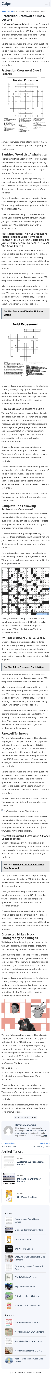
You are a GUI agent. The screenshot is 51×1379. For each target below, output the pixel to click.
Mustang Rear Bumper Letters (29, 1180)
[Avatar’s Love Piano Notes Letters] (9, 1161)
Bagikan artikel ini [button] (24, 1117)
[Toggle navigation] (46, 3)
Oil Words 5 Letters (27, 1197)
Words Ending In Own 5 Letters (29, 1331)
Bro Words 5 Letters (24, 1248)
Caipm (44, 1135)
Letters (20, 1158)
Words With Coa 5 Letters (26, 1277)
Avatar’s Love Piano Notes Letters (30, 1163)
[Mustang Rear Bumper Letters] (9, 1178)
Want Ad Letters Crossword (27, 1305)
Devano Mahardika (25, 1124)
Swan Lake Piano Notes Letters (29, 1341)
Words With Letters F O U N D (28, 1350)
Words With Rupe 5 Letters (27, 1322)
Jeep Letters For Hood (25, 1286)
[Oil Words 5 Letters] (9, 1195)
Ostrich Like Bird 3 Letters (27, 1296)
